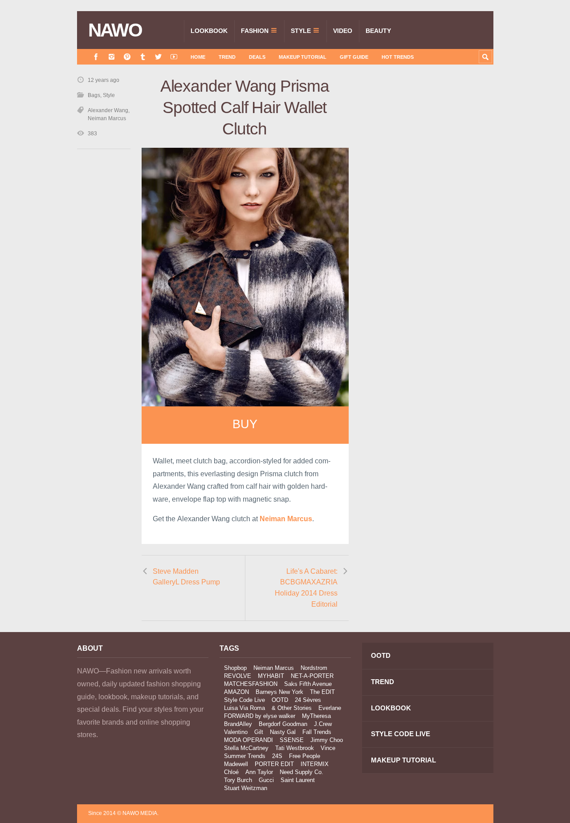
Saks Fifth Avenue (308, 684)
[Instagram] (111, 57)
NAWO (115, 30)
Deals (257, 57)
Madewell (236, 764)
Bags (94, 95)
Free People (304, 756)
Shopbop (235, 668)
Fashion (255, 30)
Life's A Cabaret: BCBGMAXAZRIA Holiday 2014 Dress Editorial (306, 588)
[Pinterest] (127, 57)
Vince (328, 748)
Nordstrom (314, 668)
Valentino (236, 732)
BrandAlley (238, 724)
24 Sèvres (308, 700)
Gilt (258, 732)
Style (301, 30)
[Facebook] (96, 57)
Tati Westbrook (294, 748)
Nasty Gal (283, 732)
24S (277, 756)
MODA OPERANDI (248, 740)
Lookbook (209, 30)
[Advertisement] (426, 234)
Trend (227, 57)
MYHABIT (271, 676)
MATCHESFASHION (250, 684)
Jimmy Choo (326, 740)
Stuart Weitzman (245, 788)
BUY (244, 424)
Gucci (266, 780)
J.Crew (323, 724)
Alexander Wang (108, 110)
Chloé (231, 772)
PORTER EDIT (274, 764)
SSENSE (292, 740)
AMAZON (236, 692)
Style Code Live (244, 700)
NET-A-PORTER (312, 676)
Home (198, 57)
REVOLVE (237, 676)
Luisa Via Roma (244, 708)
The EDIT (322, 692)
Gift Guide (354, 57)
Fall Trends (316, 732)
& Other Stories (292, 708)
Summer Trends (244, 756)
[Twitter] (158, 57)
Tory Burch (238, 780)
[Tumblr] (143, 57)
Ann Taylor (259, 772)
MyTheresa (316, 716)
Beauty (378, 30)
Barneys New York (279, 692)
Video (342, 30)
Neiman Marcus (107, 118)
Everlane (329, 708)
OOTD (280, 700)
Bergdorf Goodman (283, 724)
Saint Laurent (298, 780)
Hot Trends (398, 57)
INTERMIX (315, 764)
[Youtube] (174, 57)
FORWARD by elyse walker (259, 716)
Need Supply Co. (301, 772)
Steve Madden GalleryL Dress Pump (186, 577)
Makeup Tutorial (302, 57)
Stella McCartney (246, 748)
